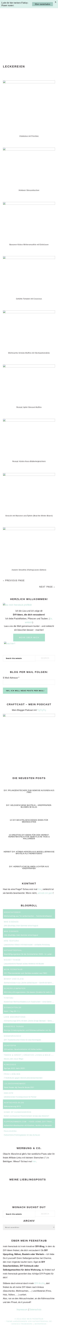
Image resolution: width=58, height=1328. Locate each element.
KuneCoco (10, 1064)
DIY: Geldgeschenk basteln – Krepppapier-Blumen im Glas (29, 806)
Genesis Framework (22, 1324)
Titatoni (8, 998)
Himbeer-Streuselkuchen (29, 190)
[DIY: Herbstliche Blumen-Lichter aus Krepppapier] (29, 862)
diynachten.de (13, 1007)
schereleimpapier (15, 988)
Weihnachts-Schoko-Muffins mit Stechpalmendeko (29, 353)
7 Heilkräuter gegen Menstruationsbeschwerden (23, 1078)
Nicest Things (12, 960)
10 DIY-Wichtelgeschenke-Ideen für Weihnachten (29, 821)
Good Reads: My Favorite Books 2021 (19, 1087)
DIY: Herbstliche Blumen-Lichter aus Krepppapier (29, 867)
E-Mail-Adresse (11, 677)
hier (39, 889)
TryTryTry (41, 710)
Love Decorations (14, 1017)
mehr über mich (29, 637)
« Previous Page (14, 580)
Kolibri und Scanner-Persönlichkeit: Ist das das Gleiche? (26, 1116)
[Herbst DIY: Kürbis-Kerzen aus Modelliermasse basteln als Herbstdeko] (29, 847)
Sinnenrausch (12, 1036)
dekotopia (10, 1045)
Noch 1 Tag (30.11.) (12, 1011)
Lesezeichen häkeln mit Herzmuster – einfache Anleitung (27, 944)
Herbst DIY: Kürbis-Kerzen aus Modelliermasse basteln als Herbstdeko (29, 853)
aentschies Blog (14, 1102)
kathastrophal (13, 950)
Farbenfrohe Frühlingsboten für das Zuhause (22, 1135)
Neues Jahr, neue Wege (13, 1058)
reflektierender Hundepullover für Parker (20, 1097)
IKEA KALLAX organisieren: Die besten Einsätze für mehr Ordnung (31, 992)
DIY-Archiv (39, 1283)
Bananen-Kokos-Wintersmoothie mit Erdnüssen (29, 245)
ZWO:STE (8, 1093)
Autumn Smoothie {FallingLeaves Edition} (29, 570)
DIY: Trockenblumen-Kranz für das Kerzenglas (22, 1039)
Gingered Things (14, 1026)
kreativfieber (12, 912)
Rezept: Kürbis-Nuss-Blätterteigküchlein (29, 461)
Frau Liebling (12, 1074)
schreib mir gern (45, 892)
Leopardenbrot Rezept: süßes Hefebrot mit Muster (24, 963)
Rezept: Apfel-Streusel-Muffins (29, 407)
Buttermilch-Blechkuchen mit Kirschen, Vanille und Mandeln (28, 1125)
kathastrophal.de (42, 1321)
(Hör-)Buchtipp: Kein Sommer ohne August (21, 925)
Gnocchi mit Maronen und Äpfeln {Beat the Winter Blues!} (29, 516)
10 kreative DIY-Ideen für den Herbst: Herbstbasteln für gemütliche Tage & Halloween (29, 837)
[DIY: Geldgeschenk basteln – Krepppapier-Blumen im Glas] (29, 801)
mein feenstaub (29, 30)
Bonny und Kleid (14, 979)
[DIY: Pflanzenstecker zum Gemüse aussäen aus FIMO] (29, 786)
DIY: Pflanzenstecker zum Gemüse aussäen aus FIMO (29, 791)
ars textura (11, 940)
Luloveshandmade (15, 1083)
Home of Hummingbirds (17, 1112)
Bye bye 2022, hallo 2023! (14, 1068)
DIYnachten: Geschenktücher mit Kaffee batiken (23, 1049)
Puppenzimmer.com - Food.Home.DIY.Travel (29, 1121)
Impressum (22, 1309)
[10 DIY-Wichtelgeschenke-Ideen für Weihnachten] (29, 816)
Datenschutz (35, 1309)
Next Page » (47, 586)
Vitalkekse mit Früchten (29, 136)
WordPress (40, 1324)
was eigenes (11, 921)
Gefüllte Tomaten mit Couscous (29, 299)
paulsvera (10, 1131)
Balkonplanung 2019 (12, 1106)
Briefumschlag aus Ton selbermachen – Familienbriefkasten (28, 916)
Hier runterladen (42, 4)
